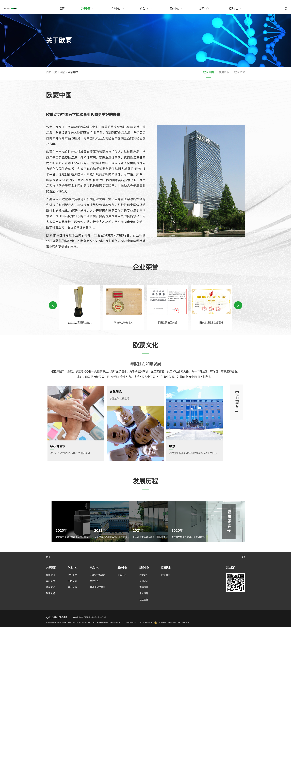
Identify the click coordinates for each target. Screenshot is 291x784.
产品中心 (145, 8)
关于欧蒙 (86, 8)
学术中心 (116, 8)
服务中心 (175, 8)
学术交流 (72, 581)
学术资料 (72, 587)
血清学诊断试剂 (97, 575)
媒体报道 (143, 587)
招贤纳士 (234, 8)
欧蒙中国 (208, 72)
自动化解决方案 (97, 587)
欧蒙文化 (239, 72)
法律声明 (185, 622)
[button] (238, 305)
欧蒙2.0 (143, 575)
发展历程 (224, 72)
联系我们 (50, 593)
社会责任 (143, 599)
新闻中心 (204, 8)
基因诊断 (94, 581)
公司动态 (143, 581)
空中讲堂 (72, 575)
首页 (62, 8)
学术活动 (143, 593)
